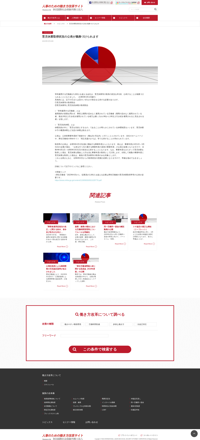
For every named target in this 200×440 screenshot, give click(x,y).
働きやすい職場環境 (72, 324)
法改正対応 (142, 324)
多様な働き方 (118, 324)
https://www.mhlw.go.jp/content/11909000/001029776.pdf (78, 180)
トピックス (47, 32)
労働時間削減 (94, 324)
